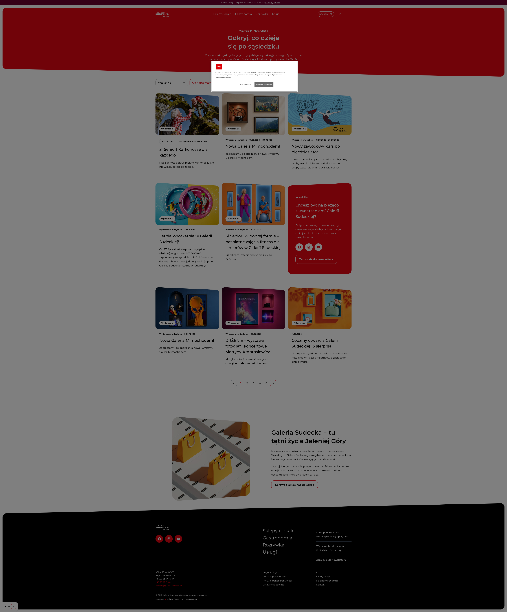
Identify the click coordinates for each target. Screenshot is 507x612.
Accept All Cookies (264, 84)
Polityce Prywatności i (273, 75)
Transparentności (223, 77)
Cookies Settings (244, 84)
